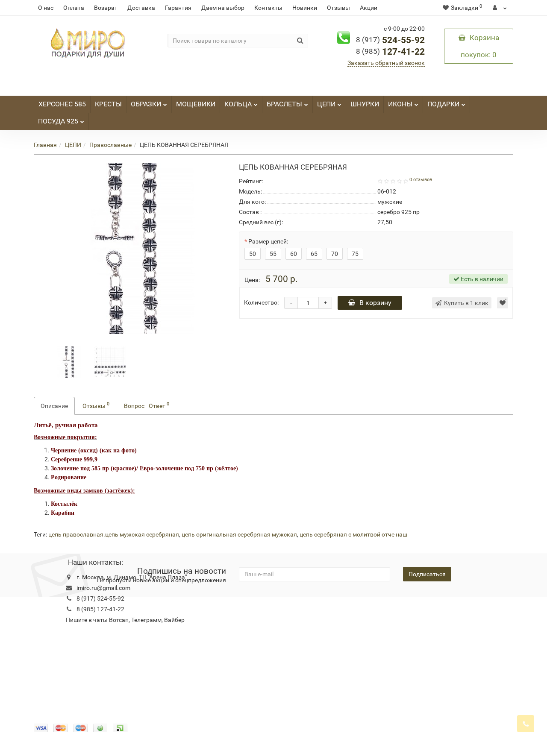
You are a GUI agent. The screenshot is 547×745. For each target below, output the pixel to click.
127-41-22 (390, 52)
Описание (54, 405)
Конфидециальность (63, 610)
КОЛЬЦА (238, 104)
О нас (45, 7)
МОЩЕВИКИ (195, 104)
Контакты (268, 7)
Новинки (304, 7)
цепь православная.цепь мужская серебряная (113, 534)
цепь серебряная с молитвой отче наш (353, 534)
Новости (222, 610)
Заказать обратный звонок (386, 62)
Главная (45, 144)
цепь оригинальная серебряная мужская (239, 534)
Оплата (73, 7)
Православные (110, 144)
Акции (368, 7)
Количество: (261, 302)
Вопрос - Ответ (146, 405)
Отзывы (338, 7)
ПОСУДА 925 (58, 121)
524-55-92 (390, 40)
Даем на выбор (222, 7)
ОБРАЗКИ (146, 104)
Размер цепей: (268, 241)
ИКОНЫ (400, 104)
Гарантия (178, 7)
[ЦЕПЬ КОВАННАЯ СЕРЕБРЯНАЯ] (69, 361)
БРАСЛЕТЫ (284, 104)
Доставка (141, 7)
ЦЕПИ (326, 104)
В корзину (375, 303)
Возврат (106, 7)
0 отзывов (420, 179)
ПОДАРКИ (443, 104)
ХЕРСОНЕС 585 (62, 104)
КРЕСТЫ (108, 104)
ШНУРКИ (364, 104)
